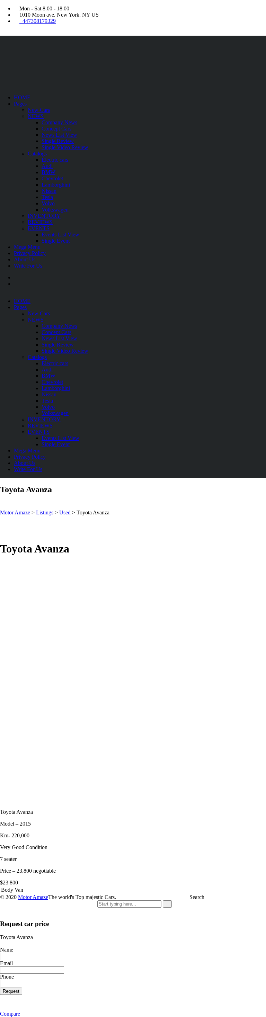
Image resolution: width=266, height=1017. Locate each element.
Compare (10, 1014)
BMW (48, 172)
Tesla (47, 197)
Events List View (60, 234)
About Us (24, 259)
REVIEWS (40, 222)
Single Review (58, 141)
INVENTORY (44, 216)
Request (11, 991)
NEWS (36, 116)
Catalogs (37, 153)
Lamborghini (56, 185)
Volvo (48, 203)
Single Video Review (65, 147)
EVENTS (39, 228)
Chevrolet (52, 178)
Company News (59, 122)
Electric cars (55, 160)
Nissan (49, 191)
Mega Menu (27, 247)
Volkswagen (55, 210)
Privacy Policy (30, 253)
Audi (47, 166)
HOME (22, 97)
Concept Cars (56, 129)
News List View (59, 135)
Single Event (56, 241)
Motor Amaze (33, 897)
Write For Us (28, 266)
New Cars (39, 110)
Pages (20, 104)
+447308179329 (37, 21)
